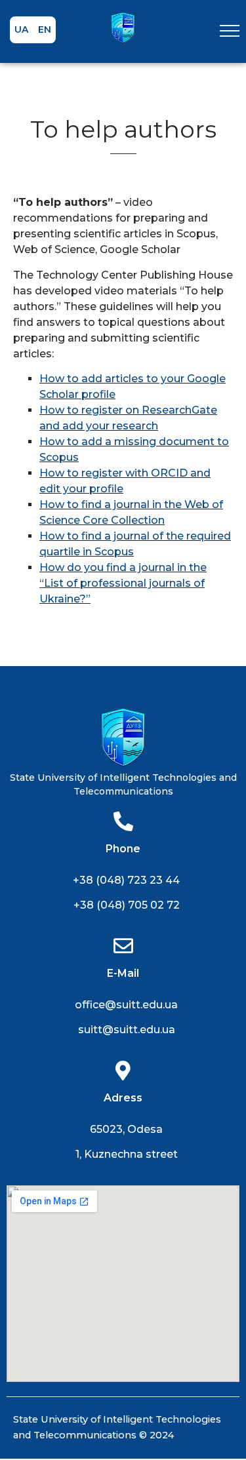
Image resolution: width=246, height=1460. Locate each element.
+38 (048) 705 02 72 (126, 905)
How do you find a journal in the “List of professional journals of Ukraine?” (123, 583)
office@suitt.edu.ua (126, 1004)
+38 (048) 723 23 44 (126, 880)
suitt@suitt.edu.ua (126, 1029)
